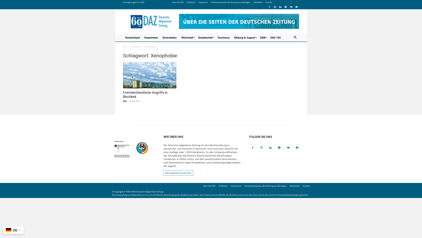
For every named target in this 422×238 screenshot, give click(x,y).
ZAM (262, 37)
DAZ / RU (275, 37)
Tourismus (223, 37)
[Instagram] (274, 7)
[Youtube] (296, 7)
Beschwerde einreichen (178, 173)
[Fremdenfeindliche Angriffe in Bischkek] (149, 75)
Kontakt (269, 2)
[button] (295, 37)
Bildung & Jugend (244, 37)
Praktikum (191, 2)
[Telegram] (285, 7)
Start (125, 46)
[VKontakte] (291, 7)
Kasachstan (151, 37)
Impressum (203, 2)
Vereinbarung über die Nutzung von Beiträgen (230, 2)
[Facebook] (269, 7)
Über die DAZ (177, 2)
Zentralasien (170, 37)
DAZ (125, 101)
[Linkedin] (280, 7)
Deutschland (132, 37)
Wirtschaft (187, 37)
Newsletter (257, 2)
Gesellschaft (205, 37)
